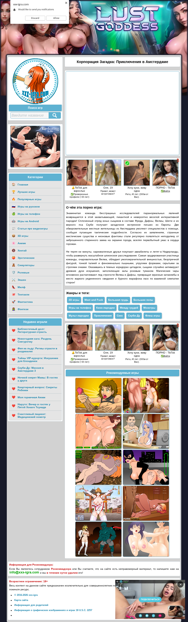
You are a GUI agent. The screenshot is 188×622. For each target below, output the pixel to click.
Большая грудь (118, 299)
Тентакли (20, 294)
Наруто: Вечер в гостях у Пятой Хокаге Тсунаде (31, 406)
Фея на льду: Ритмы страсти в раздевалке (34, 350)
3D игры (20, 235)
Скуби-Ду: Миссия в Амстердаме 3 (28, 369)
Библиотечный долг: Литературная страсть (29, 330)
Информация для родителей (31, 605)
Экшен (19, 279)
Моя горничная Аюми (28, 397)
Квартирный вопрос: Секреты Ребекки (34, 389)
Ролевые (20, 272)
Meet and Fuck (93, 299)
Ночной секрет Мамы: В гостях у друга (35, 379)
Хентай (19, 250)
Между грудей (129, 307)
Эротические (23, 257)
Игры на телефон (26, 213)
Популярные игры (26, 199)
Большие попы (143, 299)
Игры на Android (25, 221)
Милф (18, 287)
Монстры (149, 307)
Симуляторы (23, 265)
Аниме (19, 243)
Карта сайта (21, 600)
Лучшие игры (23, 191)
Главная (20, 184)
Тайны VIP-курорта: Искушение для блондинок (35, 359)
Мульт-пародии (79, 315)
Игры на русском (26, 206)
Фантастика (22, 301)
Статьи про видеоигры (30, 228)
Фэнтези (20, 309)
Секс (120, 315)
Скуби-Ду (134, 315)
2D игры (74, 299)
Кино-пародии (105, 307)
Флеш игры (152, 315)
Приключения (103, 315)
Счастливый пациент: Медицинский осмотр (29, 415)
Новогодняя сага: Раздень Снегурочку (32, 340)
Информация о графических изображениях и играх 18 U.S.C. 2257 (53, 610)
